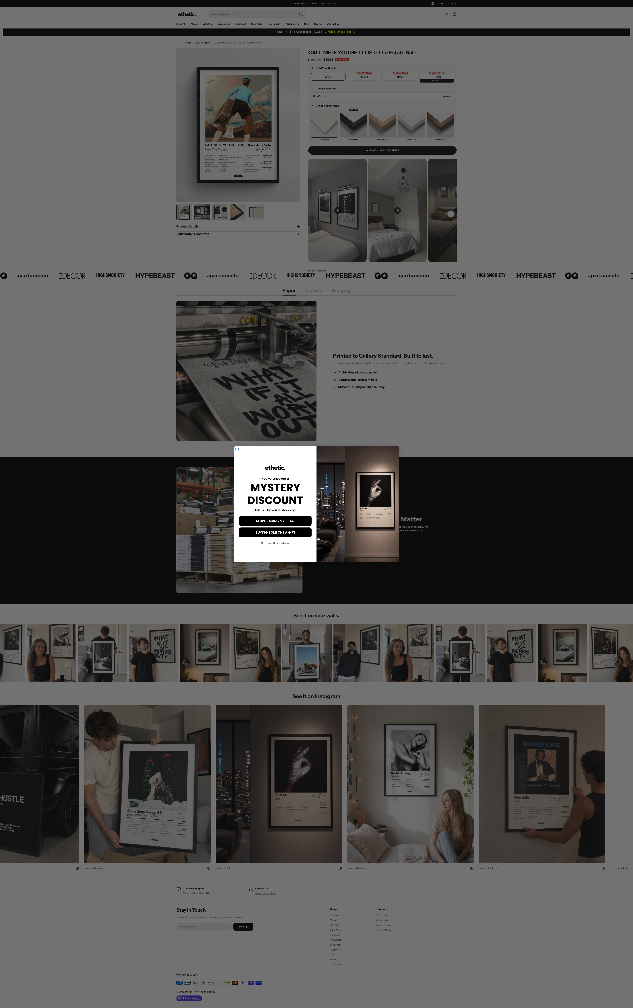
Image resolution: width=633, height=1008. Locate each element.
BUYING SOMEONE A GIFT (275, 532)
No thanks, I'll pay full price (275, 543)
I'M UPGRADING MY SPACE (275, 521)
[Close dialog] (237, 449)
